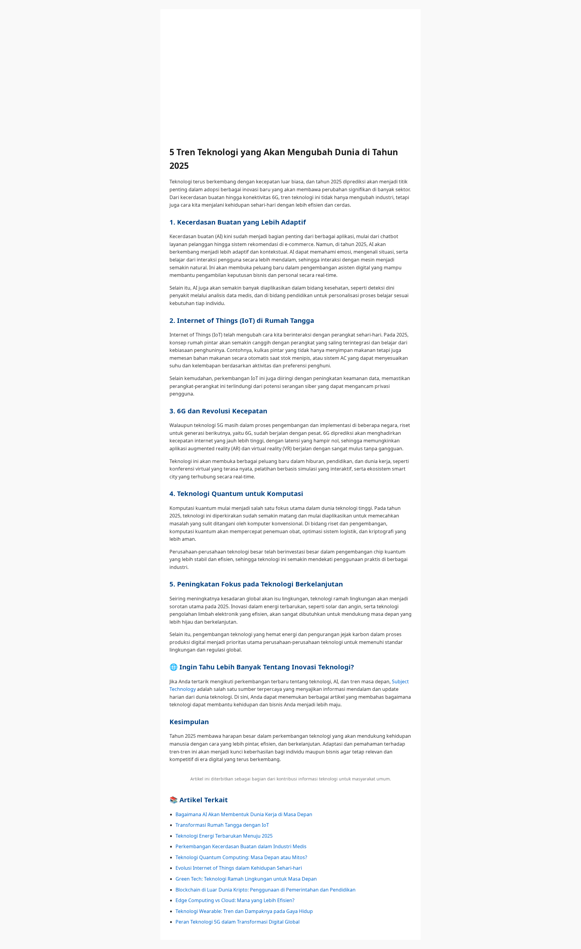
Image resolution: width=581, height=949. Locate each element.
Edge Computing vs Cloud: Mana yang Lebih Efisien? (235, 900)
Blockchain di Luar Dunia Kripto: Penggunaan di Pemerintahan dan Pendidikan (266, 889)
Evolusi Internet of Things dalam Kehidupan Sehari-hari (239, 868)
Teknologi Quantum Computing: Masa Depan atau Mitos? (241, 857)
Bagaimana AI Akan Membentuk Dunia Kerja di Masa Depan (244, 814)
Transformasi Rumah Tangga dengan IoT (222, 825)
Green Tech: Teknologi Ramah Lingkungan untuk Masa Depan (246, 878)
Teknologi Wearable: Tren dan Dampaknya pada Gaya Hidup (244, 911)
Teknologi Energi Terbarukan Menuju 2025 (224, 835)
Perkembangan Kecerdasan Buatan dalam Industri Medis (241, 846)
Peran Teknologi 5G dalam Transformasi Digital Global (238, 921)
